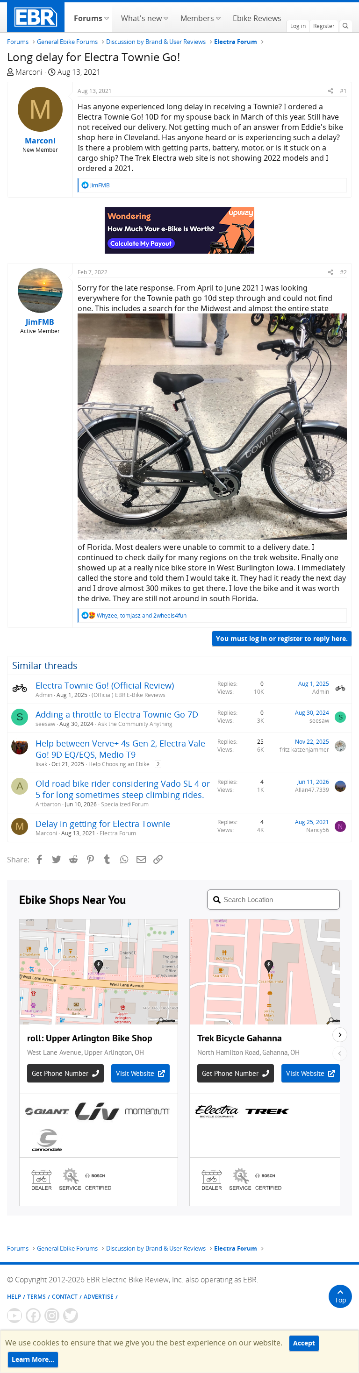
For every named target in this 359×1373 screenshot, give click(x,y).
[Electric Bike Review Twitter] (70, 1315)
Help (14, 1297)
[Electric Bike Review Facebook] (33, 1315)
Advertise (99, 1297)
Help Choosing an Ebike (119, 764)
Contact (65, 1297)
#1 (343, 91)
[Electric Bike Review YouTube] (14, 1315)
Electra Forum (118, 833)
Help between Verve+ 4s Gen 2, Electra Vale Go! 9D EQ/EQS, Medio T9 (120, 749)
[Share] (331, 90)
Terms (36, 1297)
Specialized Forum (125, 804)
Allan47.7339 (312, 790)
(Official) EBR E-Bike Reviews (128, 695)
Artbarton (48, 804)
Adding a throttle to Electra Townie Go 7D (117, 714)
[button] (106, 17)
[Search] (345, 26)
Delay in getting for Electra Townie (103, 823)
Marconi (29, 72)
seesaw (45, 724)
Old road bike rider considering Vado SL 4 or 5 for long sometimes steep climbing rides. (123, 789)
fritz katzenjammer (304, 750)
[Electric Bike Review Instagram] (51, 1315)
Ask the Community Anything (135, 724)
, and (142, 615)
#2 (343, 272)
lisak (41, 764)
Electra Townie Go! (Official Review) (105, 685)
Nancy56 (317, 830)
